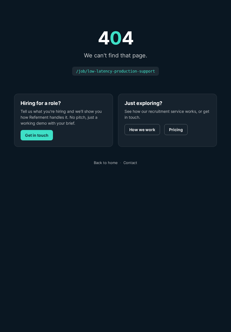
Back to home (106, 162)
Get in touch (36, 135)
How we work (142, 129)
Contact (130, 162)
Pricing (176, 129)
